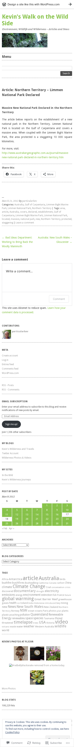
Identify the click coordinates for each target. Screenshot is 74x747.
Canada (52, 583)
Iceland (24, 603)
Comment (59, 298)
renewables (18, 618)
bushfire (6, 582)
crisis (67, 587)
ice (18, 603)
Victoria (50, 622)
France (60, 595)
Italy (58, 603)
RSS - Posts (8, 385)
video (61, 622)
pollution (25, 614)
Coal (48, 587)
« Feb (4, 528)
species (38, 618)
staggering (7, 222)
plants (65, 611)
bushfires (18, 582)
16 (57, 514)
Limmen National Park (19, 208)
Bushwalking (31, 582)
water (20, 626)
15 (47, 514)
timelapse (23, 622)
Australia (19, 204)
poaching (14, 614)
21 (37, 519)
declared (32, 212)
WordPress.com (10, 373)
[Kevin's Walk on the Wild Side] (37, 40)
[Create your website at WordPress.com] (37, 4)
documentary (25, 591)
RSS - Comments (10, 389)
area (62, 208)
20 (27, 519)
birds (62, 579)
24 (67, 519)
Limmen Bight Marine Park (29, 215)
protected (66, 219)
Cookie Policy (12, 732)
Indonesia (39, 603)
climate (7, 587)
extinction (46, 594)
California (43, 583)
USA (42, 622)
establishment (45, 212)
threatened (7, 622)
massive (15, 219)
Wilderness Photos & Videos (16, 457)
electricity (52, 591)
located (6, 219)
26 (17, 523)
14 (37, 514)
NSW (23, 610)
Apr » (11, 528)
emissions (8, 595)
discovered (7, 591)
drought (40, 591)
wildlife (60, 626)
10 (67, 510)
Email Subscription (15, 401)
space (29, 618)
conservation (57, 587)
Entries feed (8, 364)
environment (32, 595)
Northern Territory (41, 208)
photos (52, 611)
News (12, 607)
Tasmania (49, 618)
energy (19, 595)
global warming (18, 598)
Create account (10, 355)
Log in (5, 360)
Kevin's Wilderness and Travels (18, 449)
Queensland (39, 614)
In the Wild (7, 475)
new (38, 219)
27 (27, 523)
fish (55, 595)
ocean (31, 610)
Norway (15, 611)
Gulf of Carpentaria (35, 204)
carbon (60, 583)
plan (59, 611)
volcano (5, 626)
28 (37, 523)
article (5, 212)
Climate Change (29, 586)
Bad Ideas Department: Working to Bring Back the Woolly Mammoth (17, 242)
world (5, 630)
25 (7, 523)
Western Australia (44, 626)
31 (67, 523)
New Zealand (51, 607)
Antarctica (15, 579)
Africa (5, 579)
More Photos (9, 688)
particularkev (29, 201)
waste (13, 626)
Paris (45, 610)
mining (64, 603)
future (68, 595)
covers (23, 212)
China (68, 582)
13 (27, 514)
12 (17, 514)
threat (59, 618)
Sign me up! (11, 424)
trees (35, 622)
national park (27, 219)
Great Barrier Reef (46, 599)
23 (57, 519)
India (31, 603)
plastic (5, 614)
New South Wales (30, 607)
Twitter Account (10, 453)
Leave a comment (25, 222)
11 (7, 514)
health (13, 602)
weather (29, 626)
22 (47, 519)
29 (47, 523)
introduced (50, 603)
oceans (38, 611)
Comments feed (10, 368)
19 (17, 519)
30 (57, 523)
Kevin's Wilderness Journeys (16, 479)
